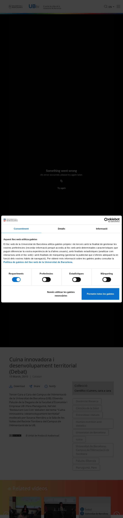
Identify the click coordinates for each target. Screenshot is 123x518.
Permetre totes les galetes (100, 294)
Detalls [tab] (61, 228)
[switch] (46, 279)
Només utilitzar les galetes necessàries (61, 294)
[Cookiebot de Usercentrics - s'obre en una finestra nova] (106, 220)
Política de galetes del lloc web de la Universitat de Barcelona (37, 262)
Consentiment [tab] (21, 228)
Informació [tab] (101, 228)
